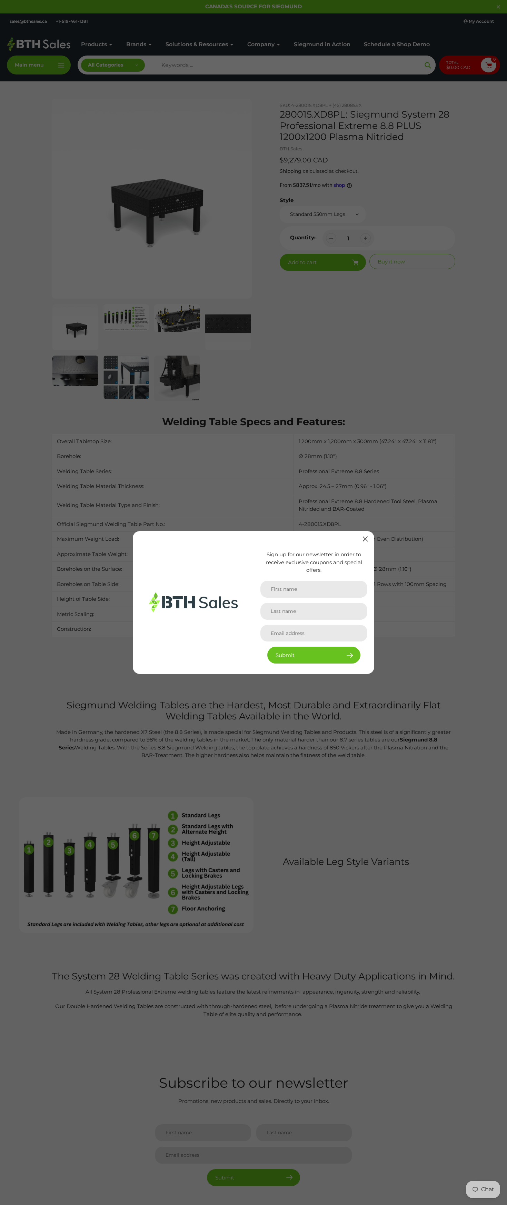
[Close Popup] (365, 539)
